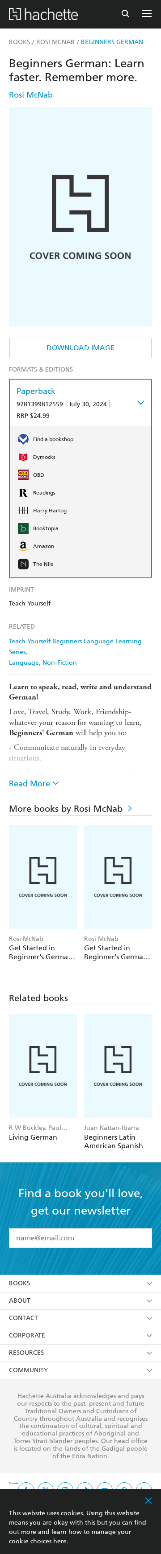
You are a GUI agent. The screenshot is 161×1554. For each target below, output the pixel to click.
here (60, 1541)
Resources (26, 1353)
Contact (23, 1318)
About (19, 1301)
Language (24, 663)
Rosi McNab (31, 95)
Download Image (80, 348)
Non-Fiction (59, 663)
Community (28, 1370)
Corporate (27, 1335)
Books (19, 1283)
